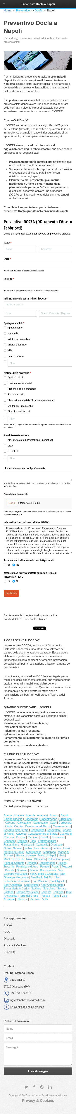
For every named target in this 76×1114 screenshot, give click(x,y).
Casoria (21, 833)
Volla (45, 899)
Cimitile (44, 837)
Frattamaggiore (47, 840)
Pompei (44, 866)
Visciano (35, 899)
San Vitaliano (40, 881)
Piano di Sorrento (14, 862)
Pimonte (32, 862)
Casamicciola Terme (16, 830)
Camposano (40, 822)
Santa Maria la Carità (16, 888)
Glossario (9, 938)
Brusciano (65, 818)
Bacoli (64, 815)
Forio (33, 840)
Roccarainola (48, 870)
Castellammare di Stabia (42, 833)
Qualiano (22, 870)
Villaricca (22, 899)
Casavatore (54, 830)
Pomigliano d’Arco (27, 866)
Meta (61, 855)
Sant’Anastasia (13, 884)
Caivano (10, 822)
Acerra (8, 815)
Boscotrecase (48, 818)
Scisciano (49, 888)
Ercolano (22, 840)
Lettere (57, 848)
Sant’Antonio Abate (52, 884)
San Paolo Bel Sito (42, 877)
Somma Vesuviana (27, 892)
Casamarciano (61, 826)
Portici (55, 866)
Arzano (54, 815)
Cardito (18, 826)
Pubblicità (9, 952)
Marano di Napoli (14, 852)
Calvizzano (24, 822)
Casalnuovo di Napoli (38, 826)
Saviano (36, 888)
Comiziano (57, 837)
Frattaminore (11, 844)
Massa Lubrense (25, 855)
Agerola (30, 815)
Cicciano (33, 837)
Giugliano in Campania (34, 844)
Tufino (55, 895)
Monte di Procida (14, 859)
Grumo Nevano (13, 848)
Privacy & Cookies (15, 945)
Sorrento (46, 892)
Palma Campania (58, 859)
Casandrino (37, 830)
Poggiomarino (47, 862)
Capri (53, 822)
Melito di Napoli (47, 855)
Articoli (8, 925)
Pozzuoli (66, 866)
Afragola (19, 815)
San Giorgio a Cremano (44, 873)
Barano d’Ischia (13, 818)
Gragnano (57, 844)
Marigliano (49, 852)
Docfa (38, 10)
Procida (9, 870)
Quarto (34, 870)
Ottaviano (40, 859)
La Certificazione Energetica (27, 1006)
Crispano (9, 840)
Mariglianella (33, 852)
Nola (29, 859)
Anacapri (42, 815)
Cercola (20, 837)
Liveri (66, 848)
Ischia (28, 848)
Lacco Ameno (42, 848)
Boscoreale (31, 818)
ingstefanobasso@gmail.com (27, 1000)
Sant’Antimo (31, 884)
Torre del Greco (28, 895)
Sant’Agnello (57, 881)
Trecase (45, 895)
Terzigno (58, 892)
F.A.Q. (7, 931)
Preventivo (23, 10)
